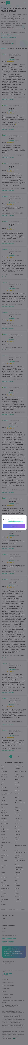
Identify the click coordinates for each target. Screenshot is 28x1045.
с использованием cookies (15, 521)
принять (14, 526)
